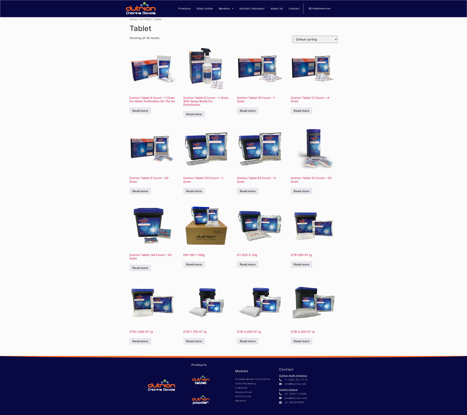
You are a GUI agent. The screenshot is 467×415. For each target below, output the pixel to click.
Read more (140, 111)
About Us (277, 8)
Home (133, 19)
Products (184, 8)
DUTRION (146, 19)
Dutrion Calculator (252, 8)
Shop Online (205, 8)
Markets (224, 8)
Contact (294, 8)
